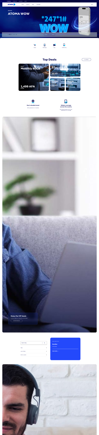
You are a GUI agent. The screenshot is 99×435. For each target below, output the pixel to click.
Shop (23, 4)
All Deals (86, 59)
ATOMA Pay (15, 1)
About (25, 1)
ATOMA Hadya (49, 34)
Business (20, 1)
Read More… (55, 351)
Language (38, 4)
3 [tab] (11, 34)
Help (33, 4)
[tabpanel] (49, 77)
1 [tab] (8, 34)
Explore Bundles (16, 320)
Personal (9, 1)
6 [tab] (16, 34)
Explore (27, 4)
